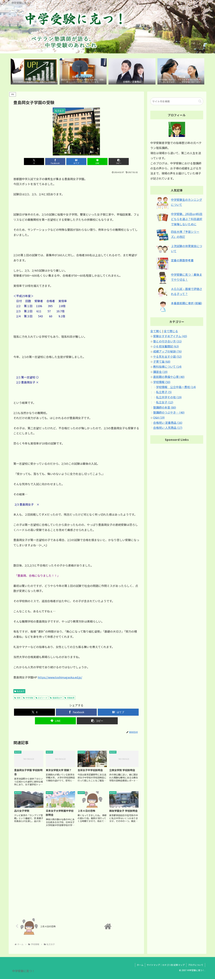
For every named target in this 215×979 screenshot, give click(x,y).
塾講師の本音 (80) (164, 407)
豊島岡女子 (57, 697)
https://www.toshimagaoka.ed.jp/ (60, 677)
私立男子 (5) (164, 392)
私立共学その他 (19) (169, 397)
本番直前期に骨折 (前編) (186, 303)
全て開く (156, 331)
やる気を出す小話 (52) (167, 356)
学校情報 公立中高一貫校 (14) (176, 387)
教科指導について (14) (167, 367)
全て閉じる (171, 331)
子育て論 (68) (161, 361)
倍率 (18, 697)
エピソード (42, 697)
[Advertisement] (76, 871)
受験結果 (70, 697)
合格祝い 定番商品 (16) (167, 422)
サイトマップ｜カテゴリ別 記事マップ (166, 964)
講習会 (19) (160, 372)
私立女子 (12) (164, 402)
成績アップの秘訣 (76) (167, 351)
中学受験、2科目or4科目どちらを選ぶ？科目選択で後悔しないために (186, 219)
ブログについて (195, 964)
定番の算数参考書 (182, 260)
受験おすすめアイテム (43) (170, 336)
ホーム (140, 964)
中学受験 (29, 697)
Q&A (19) (159, 417)
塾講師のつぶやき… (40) (168, 412)
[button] (119, 161)
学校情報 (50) (161, 382)
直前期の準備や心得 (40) (168, 377)
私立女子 (20, 691)
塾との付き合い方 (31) (167, 341)
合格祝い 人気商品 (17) (167, 428)
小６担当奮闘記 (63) (166, 346)
